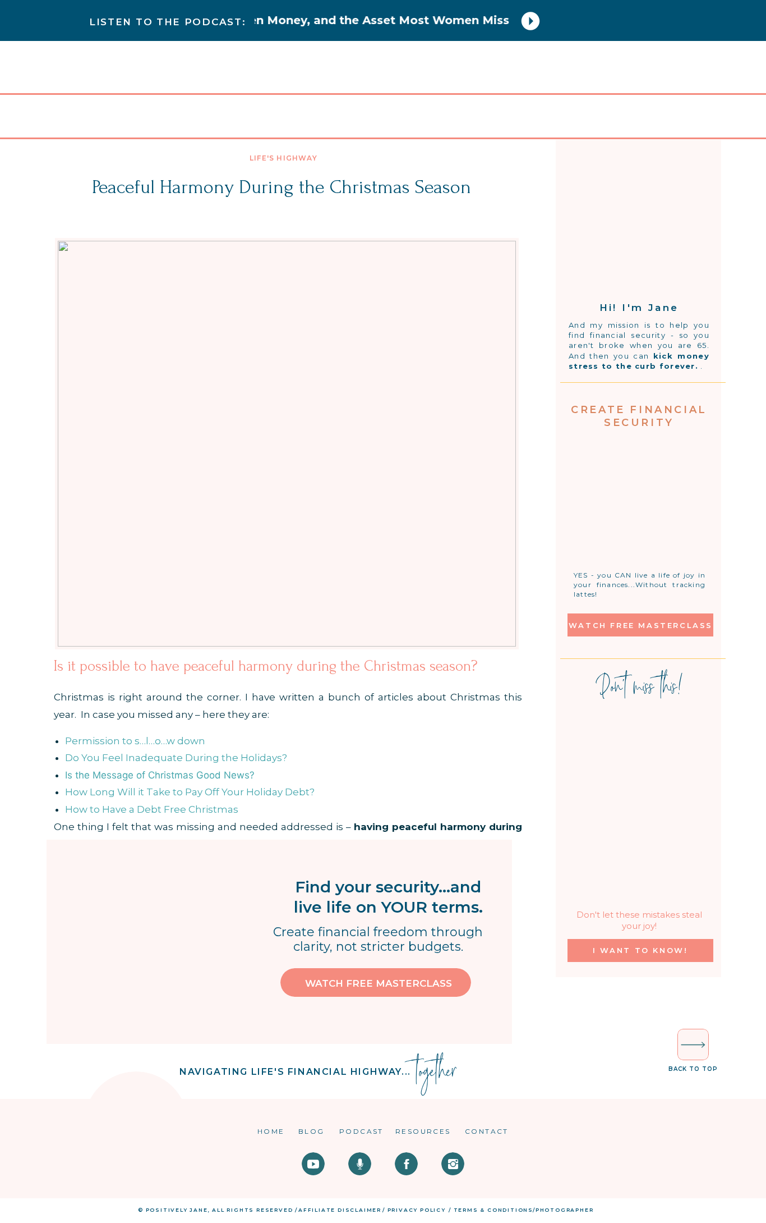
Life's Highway (283, 158)
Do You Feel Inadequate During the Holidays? (176, 757)
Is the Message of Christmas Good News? (160, 775)
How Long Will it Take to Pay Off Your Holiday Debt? (190, 792)
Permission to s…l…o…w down (135, 740)
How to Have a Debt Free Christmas (151, 809)
